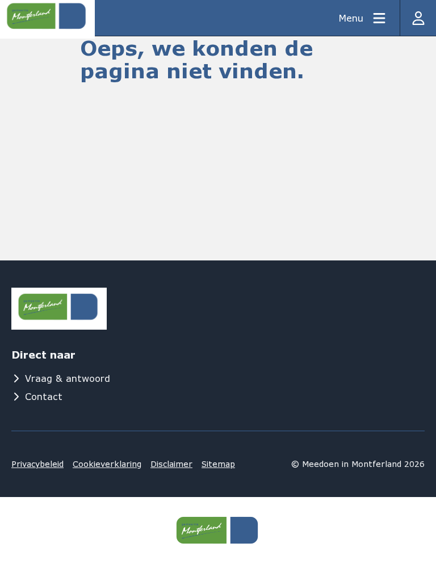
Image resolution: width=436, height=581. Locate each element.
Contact (43, 396)
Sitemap (218, 464)
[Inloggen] (418, 18)
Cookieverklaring (107, 464)
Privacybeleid (37, 464)
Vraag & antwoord (67, 378)
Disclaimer (171, 464)
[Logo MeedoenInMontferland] (59, 309)
